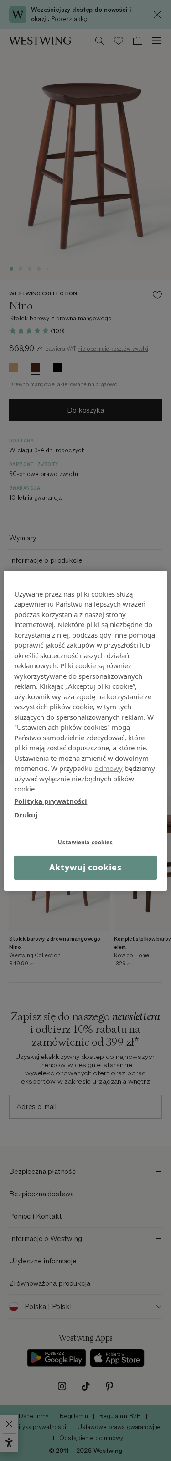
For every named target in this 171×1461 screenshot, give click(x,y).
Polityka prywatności (50, 800)
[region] (85, 730)
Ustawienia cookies (85, 841)
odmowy (108, 768)
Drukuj (26, 814)
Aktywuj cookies (85, 867)
